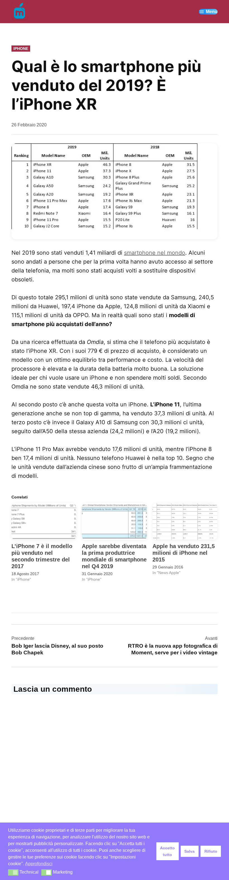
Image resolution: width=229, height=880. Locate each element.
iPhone (20, 48)
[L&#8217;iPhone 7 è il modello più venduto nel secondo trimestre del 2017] (43, 521)
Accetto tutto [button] (167, 851)
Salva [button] (189, 851)
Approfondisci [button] (39, 863)
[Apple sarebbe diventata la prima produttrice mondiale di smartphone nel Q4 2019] (114, 521)
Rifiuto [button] (210, 851)
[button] (13, 872)
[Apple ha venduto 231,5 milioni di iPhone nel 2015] (184, 521)
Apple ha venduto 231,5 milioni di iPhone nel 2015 (183, 553)
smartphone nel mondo (154, 252)
